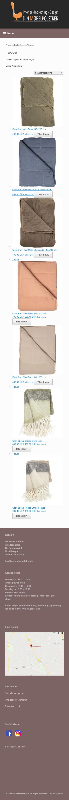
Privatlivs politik (12, 706)
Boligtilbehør (20, 45)
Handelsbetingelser (14, 693)
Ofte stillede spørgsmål (16, 699)
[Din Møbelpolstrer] (34, 12)
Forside (9, 45)
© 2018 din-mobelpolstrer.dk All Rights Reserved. (26, 793)
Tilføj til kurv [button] (43, 133)
